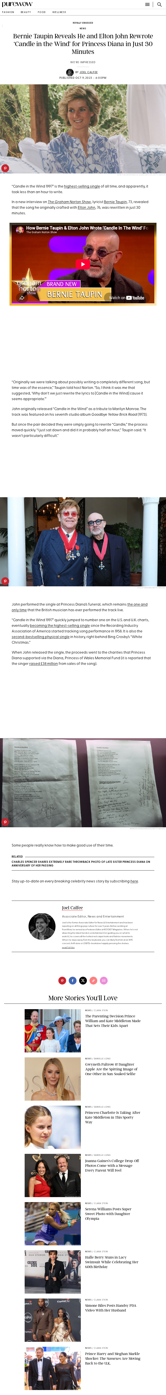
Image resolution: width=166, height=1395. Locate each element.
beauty (26, 12)
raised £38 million (43, 664)
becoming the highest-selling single (60, 626)
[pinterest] (5, 168)
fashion (8, 12)
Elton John (86, 208)
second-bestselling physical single (41, 637)
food (42, 12)
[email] (104, 981)
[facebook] (73, 981)
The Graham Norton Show (69, 202)
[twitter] (83, 981)
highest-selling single (82, 186)
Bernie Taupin (115, 202)
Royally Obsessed (83, 23)
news (83, 29)
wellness (59, 12)
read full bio (68, 947)
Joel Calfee (89, 72)
